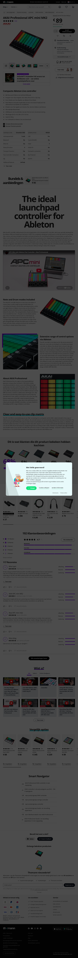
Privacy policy (63, 492)
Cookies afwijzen (44, 488)
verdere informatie (57, 488)
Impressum (56, 492)
